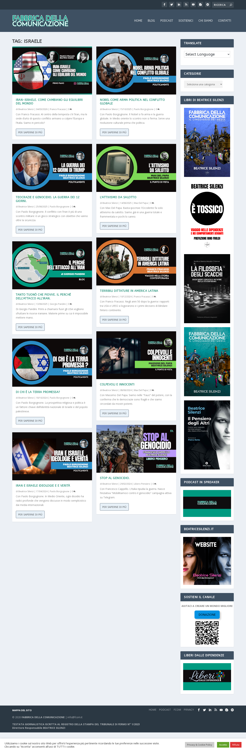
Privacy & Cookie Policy (199, 744)
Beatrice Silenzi (26, 109)
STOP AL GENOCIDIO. (115, 478)
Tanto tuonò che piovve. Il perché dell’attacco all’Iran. (43, 296)
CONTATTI (224, 20)
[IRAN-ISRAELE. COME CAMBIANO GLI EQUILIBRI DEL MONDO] (52, 71)
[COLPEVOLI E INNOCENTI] (136, 355)
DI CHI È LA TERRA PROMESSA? (38, 392)
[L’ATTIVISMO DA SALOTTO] (136, 168)
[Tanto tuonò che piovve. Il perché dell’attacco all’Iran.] (52, 265)
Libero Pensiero (142, 483)
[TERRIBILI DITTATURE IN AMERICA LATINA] (136, 262)
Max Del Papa (141, 203)
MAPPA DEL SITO (22, 710)
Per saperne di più (30, 132)
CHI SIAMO (205, 20)
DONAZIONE (207, 615)
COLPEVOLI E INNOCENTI (117, 384)
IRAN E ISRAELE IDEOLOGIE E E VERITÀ (43, 485)
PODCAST (166, 20)
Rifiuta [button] (235, 744)
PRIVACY (189, 709)
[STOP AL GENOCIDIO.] (136, 449)
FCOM (177, 709)
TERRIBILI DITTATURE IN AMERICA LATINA (129, 291)
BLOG (151, 20)
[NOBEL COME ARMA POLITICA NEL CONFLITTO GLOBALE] (136, 71)
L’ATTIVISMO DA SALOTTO (118, 197)
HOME (138, 20)
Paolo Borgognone (59, 206)
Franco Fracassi (58, 109)
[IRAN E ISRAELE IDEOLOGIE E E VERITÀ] (52, 456)
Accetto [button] (223, 744)
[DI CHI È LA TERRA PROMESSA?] (52, 363)
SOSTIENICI (185, 20)
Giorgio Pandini (58, 304)
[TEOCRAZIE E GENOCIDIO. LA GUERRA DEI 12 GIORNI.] (52, 168)
